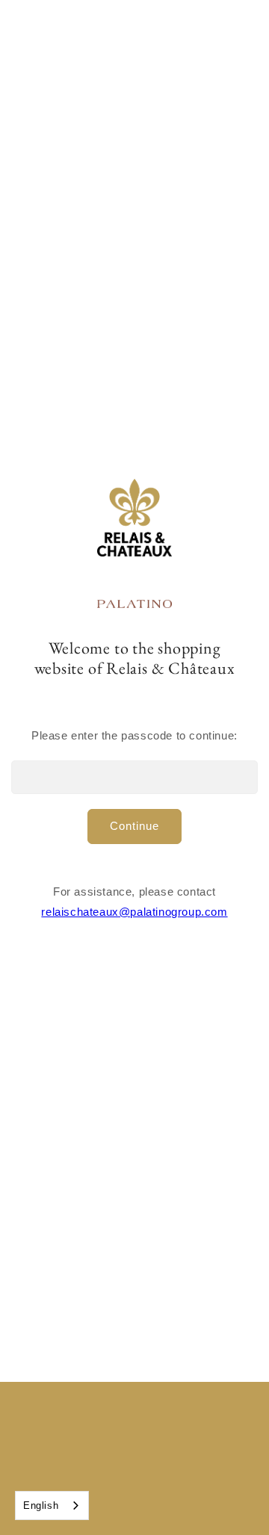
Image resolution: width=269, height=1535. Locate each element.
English (40, 1505)
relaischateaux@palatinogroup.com (134, 911)
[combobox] (52, 1505)
